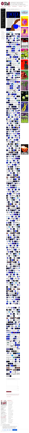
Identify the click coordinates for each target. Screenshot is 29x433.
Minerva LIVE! (2, 13)
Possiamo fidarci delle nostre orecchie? (3, 34)
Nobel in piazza (2, 15)
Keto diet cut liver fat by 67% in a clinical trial (10, 403)
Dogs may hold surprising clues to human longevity (10, 406)
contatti (5, 6)
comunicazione (14, 6)
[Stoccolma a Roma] (14, 3)
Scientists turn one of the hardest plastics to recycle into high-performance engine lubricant (10, 412)
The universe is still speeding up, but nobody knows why (10, 416)
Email (18, 388)
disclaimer (3, 7)
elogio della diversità (2, 9)
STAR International (3, 16)
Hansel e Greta (2, 20)
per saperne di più (2, 25)
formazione (20, 6)
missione (9, 6)
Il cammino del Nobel (3, 18)
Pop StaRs (2, 27)
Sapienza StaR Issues (3, 11)
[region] (10, 428)
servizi (25, 6)
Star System (2, 22)
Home (1, 6)
